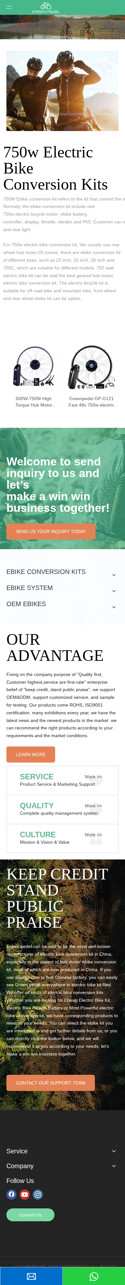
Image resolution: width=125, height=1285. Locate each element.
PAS (86, 221)
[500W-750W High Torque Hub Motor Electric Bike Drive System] (33, 366)
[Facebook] (11, 1194)
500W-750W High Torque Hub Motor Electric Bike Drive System (33, 402)
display (32, 221)
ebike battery (74, 214)
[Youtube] (25, 1194)
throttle (48, 221)
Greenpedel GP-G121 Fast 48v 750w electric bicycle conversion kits (91, 402)
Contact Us (30, 1214)
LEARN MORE (31, 754)
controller (12, 221)
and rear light (16, 229)
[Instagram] (38, 1194)
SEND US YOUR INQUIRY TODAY (51, 531)
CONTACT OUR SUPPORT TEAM (50, 1082)
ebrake (65, 221)
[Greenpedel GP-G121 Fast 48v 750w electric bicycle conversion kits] (91, 366)
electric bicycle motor (36, 214)
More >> (93, 776)
